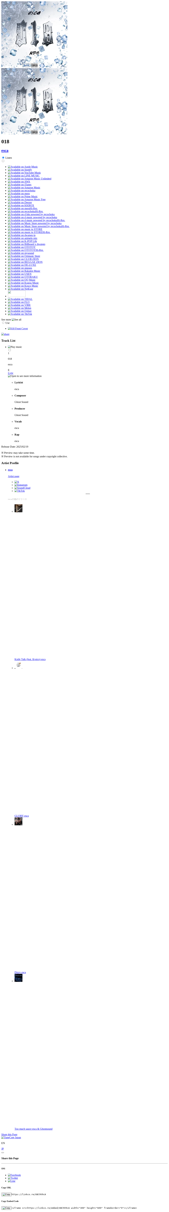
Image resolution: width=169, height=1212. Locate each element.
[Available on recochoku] (21, 190)
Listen (8, 157)
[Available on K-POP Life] (22, 241)
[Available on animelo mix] (22, 238)
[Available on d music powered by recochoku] (32, 217)
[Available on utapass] (20, 268)
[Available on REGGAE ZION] (25, 262)
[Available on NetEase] (20, 288)
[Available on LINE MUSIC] (24, 175)
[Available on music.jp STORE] (25, 229)
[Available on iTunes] (19, 184)
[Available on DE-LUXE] (22, 265)
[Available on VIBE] (19, 305)
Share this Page (9, 1134)
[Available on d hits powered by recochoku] (31, 214)
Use (7, 322)
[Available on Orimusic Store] (24, 256)
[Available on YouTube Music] (24, 172)
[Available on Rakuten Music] (24, 271)
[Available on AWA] (19, 181)
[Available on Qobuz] (20, 311)
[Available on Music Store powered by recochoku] (35, 223)
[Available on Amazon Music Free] (27, 199)
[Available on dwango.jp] (21, 235)
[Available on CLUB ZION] (23, 259)
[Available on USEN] (20, 274)
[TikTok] (20, 490)
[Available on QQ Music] (21, 279)
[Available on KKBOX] (21, 205)
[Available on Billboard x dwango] (26, 244)
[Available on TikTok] (20, 314)
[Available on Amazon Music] (24, 187)
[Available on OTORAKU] (23, 276)
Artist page (13, 476)
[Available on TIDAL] (20, 299)
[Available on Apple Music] (23, 166)
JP (2, 1148)
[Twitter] (17, 481)
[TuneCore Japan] (11, 1137)
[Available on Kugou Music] (23, 282)
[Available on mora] (19, 193)
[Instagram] (21, 484)
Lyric (10, 373)
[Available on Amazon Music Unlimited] (29, 178)
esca (4, 150)
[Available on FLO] (19, 302)
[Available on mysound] (21, 253)
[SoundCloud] (22, 487)
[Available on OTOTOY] (22, 247)
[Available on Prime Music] (23, 196)
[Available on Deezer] (20, 202)
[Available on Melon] (19, 308)
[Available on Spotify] (20, 169)
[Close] (2, 1152)
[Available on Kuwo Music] (23, 285)
